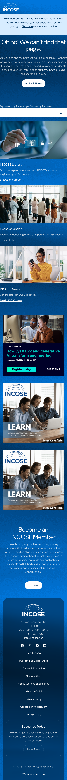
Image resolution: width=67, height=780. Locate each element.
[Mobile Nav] (43, 7)
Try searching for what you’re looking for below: (26, 106)
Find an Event (7, 240)
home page (48, 69)
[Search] (60, 113)
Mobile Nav (43, 7)
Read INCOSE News (11, 300)
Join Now (33, 585)
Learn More (33, 749)
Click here (27, 26)
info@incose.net (33, 637)
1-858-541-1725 (33, 634)
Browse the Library (11, 179)
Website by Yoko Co (33, 774)
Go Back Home (33, 83)
